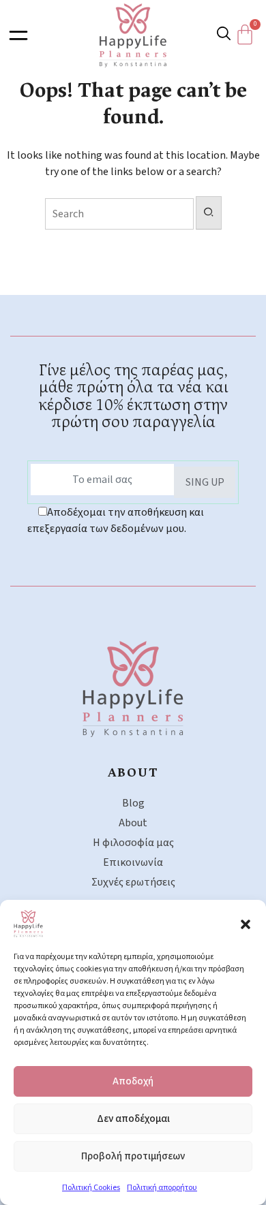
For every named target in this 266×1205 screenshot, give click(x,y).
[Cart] (248, 35)
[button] (245, 923)
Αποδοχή (133, 1081)
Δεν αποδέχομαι (133, 1119)
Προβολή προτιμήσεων (133, 1156)
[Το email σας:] (102, 479)
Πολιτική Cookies (91, 1187)
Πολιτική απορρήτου (162, 1187)
